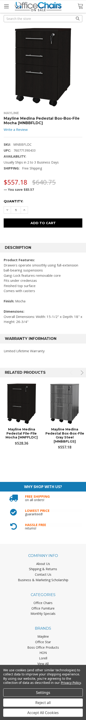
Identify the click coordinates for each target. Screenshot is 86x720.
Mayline (43, 636)
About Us (43, 563)
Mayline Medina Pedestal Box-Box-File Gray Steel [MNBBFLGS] (64, 435)
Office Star (43, 642)
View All (43, 663)
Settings (43, 692)
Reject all (43, 702)
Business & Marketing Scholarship (43, 580)
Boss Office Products (43, 647)
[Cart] (82, 6)
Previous (72, 372)
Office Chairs (43, 603)
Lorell (43, 658)
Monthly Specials (43, 613)
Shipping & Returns (43, 569)
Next (81, 372)
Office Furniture (43, 608)
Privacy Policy (71, 682)
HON (43, 652)
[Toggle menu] (6, 6)
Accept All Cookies (43, 712)
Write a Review (16, 129)
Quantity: (13, 201)
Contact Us (43, 574)
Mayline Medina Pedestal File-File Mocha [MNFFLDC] (22, 433)
